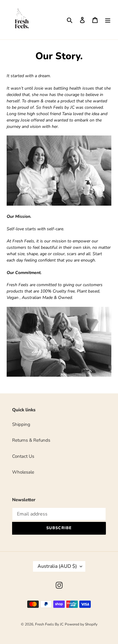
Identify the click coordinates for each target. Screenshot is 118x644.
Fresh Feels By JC (49, 624)
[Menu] (107, 19)
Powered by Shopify (81, 624)
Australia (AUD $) (57, 566)
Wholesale (23, 472)
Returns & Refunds (31, 440)
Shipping (21, 424)
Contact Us (23, 456)
